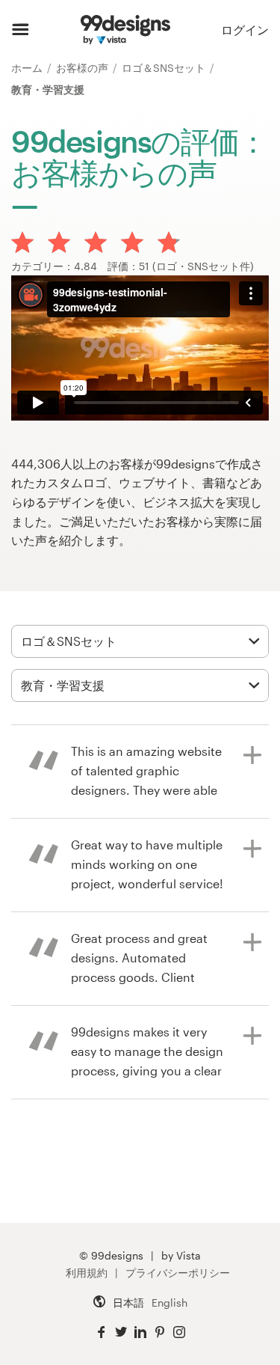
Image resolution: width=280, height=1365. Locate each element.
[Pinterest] (160, 1332)
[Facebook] (102, 1332)
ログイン (245, 29)
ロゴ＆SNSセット (165, 67)
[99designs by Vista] (125, 30)
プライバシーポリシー (177, 1272)
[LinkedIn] (140, 1332)
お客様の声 (83, 67)
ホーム (28, 67)
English (169, 1302)
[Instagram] (179, 1332)
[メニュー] (20, 30)
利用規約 (87, 1272)
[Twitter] (121, 1332)
